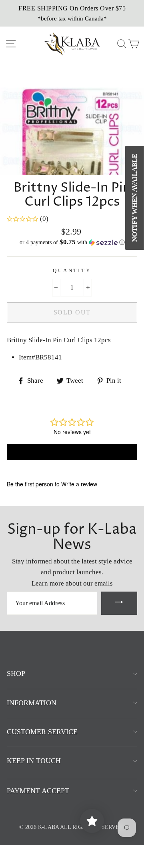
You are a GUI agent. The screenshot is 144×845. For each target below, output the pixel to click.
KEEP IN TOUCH (34, 761)
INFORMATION (31, 703)
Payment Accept (38, 791)
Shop (16, 673)
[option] (72, 13)
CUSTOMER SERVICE (42, 732)
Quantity (72, 271)
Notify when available (134, 198)
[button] (72, 242)
